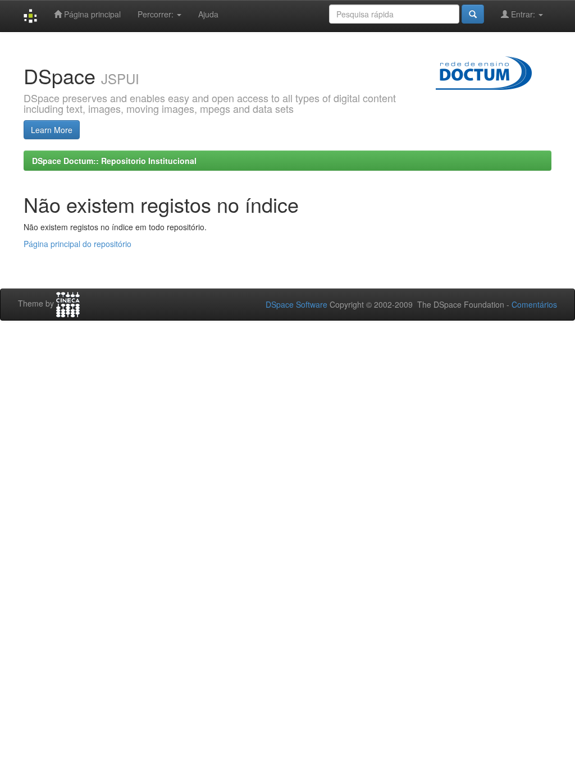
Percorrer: (157, 14)
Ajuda (208, 14)
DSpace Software (296, 304)
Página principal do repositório (77, 243)
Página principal (91, 14)
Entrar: (523, 14)
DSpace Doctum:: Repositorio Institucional (114, 160)
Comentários (534, 304)
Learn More (51, 129)
